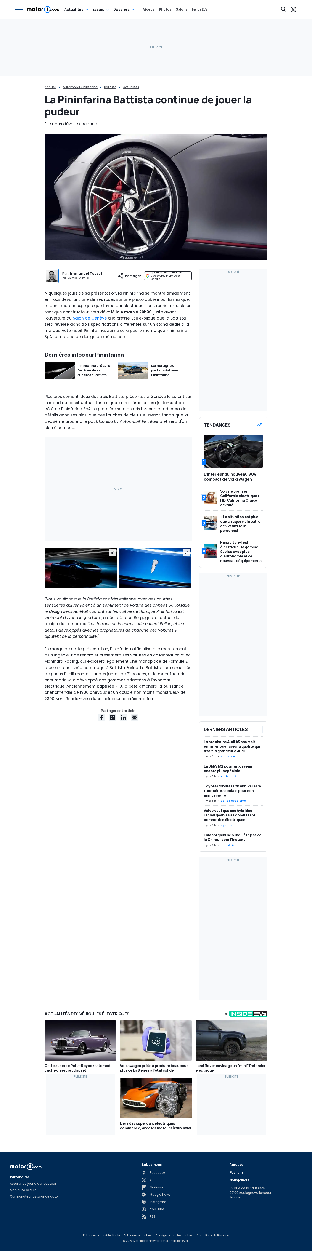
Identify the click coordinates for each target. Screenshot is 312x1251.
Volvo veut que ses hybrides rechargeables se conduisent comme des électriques (229, 815)
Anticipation (230, 776)
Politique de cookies (137, 1235)
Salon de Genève (90, 318)
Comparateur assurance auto (34, 1196)
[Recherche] (283, 9)
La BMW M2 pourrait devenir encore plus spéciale (228, 768)
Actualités (73, 9)
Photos (165, 9)
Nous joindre (239, 1180)
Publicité (237, 1172)
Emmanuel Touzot (85, 273)
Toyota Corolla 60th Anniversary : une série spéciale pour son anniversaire (232, 791)
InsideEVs (199, 9)
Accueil (50, 87)
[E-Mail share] (134, 717)
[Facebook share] (101, 717)
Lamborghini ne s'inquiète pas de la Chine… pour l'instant (233, 837)
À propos (236, 1164)
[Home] (43, 9)
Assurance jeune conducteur (33, 1183)
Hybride (226, 825)
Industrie (228, 756)
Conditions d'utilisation (213, 1235)
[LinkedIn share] (123, 717)
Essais (98, 9)
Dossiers (121, 9)
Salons (181, 9)
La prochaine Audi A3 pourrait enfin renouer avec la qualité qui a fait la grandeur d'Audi (232, 746)
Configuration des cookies (174, 1235)
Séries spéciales (233, 801)
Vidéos (148, 9)
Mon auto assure (23, 1190)
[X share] (112, 717)
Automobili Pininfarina (80, 87)
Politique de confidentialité (101, 1235)
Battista (110, 87)
